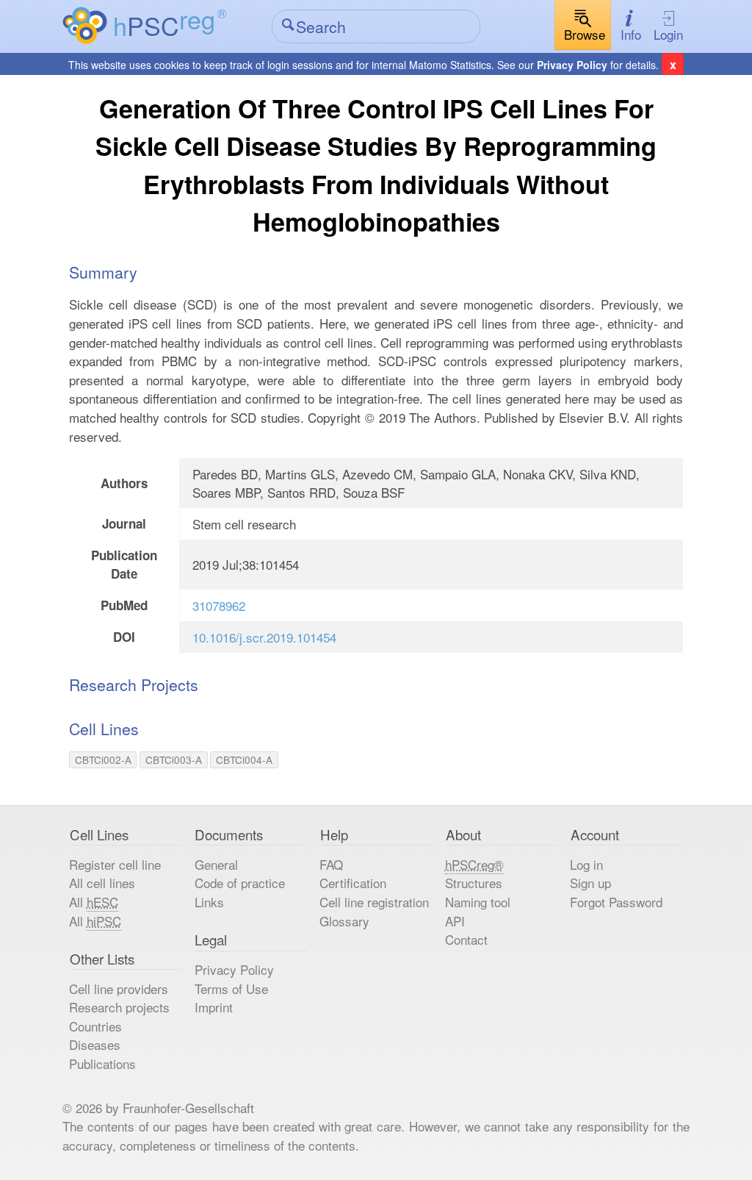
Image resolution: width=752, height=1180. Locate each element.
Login (668, 34)
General (216, 864)
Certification (352, 882)
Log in (586, 864)
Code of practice (240, 882)
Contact (466, 939)
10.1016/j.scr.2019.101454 (264, 637)
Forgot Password (616, 902)
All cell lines (102, 882)
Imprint (214, 1007)
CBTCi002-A (103, 759)
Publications (102, 1063)
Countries (95, 1026)
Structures (473, 882)
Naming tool (477, 902)
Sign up (590, 882)
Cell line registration (374, 902)
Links (209, 902)
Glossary (344, 921)
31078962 (218, 605)
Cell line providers (118, 988)
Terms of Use (231, 988)
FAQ (331, 864)
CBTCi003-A (173, 759)
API (455, 921)
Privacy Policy (572, 64)
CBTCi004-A (244, 759)
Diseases (94, 1044)
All (93, 902)
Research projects (119, 1007)
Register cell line (115, 864)
